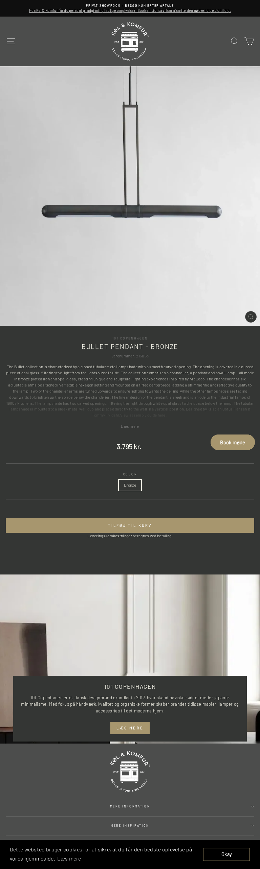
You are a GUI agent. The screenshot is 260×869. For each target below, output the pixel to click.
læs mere (130, 728)
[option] (130, 8)
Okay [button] (226, 854)
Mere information (130, 806)
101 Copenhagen (130, 338)
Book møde (232, 442)
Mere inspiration (130, 825)
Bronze (130, 485)
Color (130, 474)
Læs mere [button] (69, 858)
